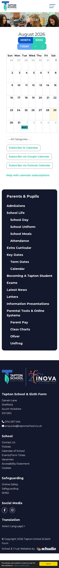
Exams (12, 283)
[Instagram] (12, 510)
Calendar (17, 269)
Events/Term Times (13, 455)
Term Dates (19, 262)
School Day (19, 220)
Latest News (17, 290)
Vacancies (7, 459)
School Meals (21, 234)
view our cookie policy (21, 565)
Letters (12, 297)
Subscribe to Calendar (23, 147)
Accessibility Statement (16, 463)
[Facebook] (4, 510)
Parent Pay (19, 322)
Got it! (48, 564)
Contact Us (8, 442)
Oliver (15, 336)
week (39, 40)
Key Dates (15, 255)
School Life (16, 213)
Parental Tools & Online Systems (25, 313)
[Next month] (42, 46)
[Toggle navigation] (52, 6)
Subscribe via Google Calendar (29, 156)
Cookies (6, 468)
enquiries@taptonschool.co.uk (23, 426)
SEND (5, 492)
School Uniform (22, 227)
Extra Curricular (19, 248)
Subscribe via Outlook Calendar (29, 165)
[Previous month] (35, 46)
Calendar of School (13, 451)
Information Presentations (28, 304)
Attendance (19, 241)
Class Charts (20, 329)
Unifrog (16, 343)
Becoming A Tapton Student (29, 276)
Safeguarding (10, 488)
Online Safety (10, 484)
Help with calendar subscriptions (27, 175)
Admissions (16, 206)
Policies (6, 446)
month (25, 40)
